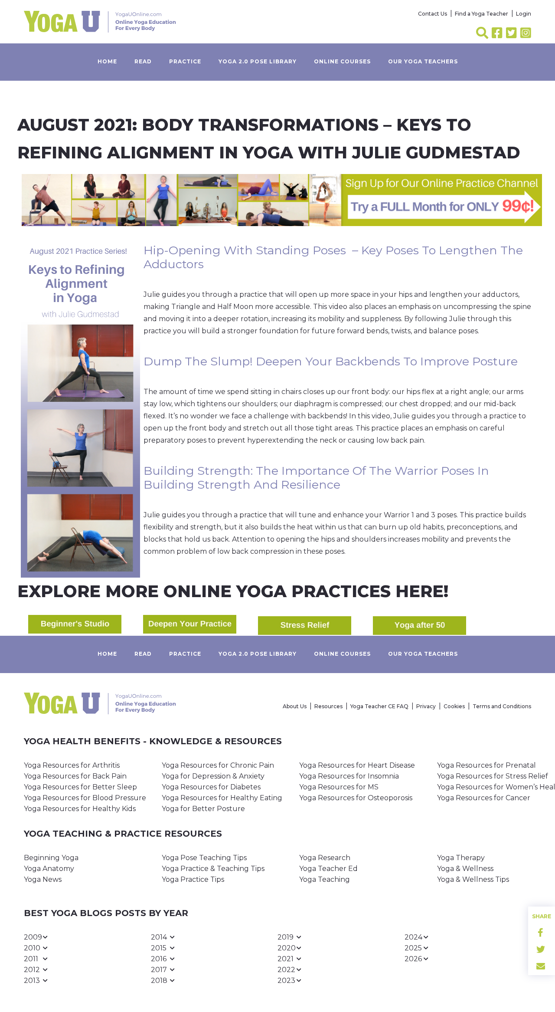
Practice (185, 61)
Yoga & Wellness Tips (473, 879)
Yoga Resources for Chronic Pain (218, 765)
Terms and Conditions (502, 706)
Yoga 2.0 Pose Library (258, 61)
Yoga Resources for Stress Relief (492, 776)
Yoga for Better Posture (203, 809)
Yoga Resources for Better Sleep (80, 787)
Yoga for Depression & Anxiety (213, 776)
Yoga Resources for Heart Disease (357, 765)
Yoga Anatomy (49, 868)
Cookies (454, 706)
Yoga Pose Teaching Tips (204, 858)
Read (143, 61)
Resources (328, 706)
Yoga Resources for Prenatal (486, 765)
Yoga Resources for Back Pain (75, 776)
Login (523, 13)
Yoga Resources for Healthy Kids (80, 809)
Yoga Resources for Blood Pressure (85, 798)
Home (107, 61)
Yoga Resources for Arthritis (72, 765)
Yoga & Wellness (465, 868)
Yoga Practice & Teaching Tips (213, 868)
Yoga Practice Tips (193, 879)
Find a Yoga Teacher (481, 13)
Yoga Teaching (324, 879)
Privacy (426, 706)
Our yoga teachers (423, 61)
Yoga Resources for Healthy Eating (222, 798)
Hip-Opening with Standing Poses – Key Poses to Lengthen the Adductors (333, 257)
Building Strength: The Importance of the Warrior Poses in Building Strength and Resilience (316, 477)
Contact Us (432, 13)
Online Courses (342, 61)
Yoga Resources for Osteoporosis (355, 798)
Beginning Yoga (51, 858)
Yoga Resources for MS (339, 787)
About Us (295, 706)
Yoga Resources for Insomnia (349, 776)
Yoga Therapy (461, 858)
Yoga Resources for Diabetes (211, 787)
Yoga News (43, 879)
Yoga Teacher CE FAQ (379, 706)
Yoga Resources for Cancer (483, 798)
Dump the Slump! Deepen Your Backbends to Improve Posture (331, 361)
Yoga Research (324, 858)
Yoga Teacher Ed (328, 868)
